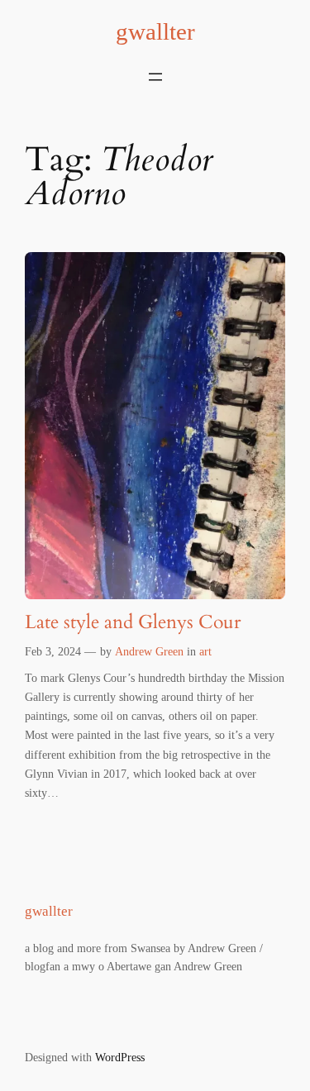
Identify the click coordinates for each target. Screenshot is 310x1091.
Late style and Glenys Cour (133, 623)
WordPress (120, 1057)
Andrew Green (149, 651)
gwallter (155, 31)
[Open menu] (155, 77)
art (205, 651)
